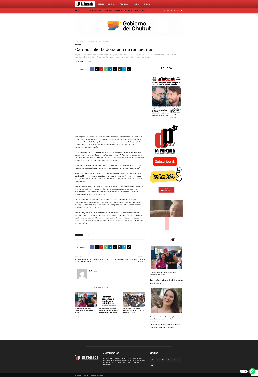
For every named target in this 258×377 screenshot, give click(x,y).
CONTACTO (137, 10)
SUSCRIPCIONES (118, 10)
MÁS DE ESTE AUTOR (101, 287)
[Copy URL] (129, 69)
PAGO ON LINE (128, 10)
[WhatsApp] (177, 10)
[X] (171, 10)
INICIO (143, 10)
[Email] (115, 69)
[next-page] (79, 316)
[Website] (174, 10)
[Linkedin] (110, 69)
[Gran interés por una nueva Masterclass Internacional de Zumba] (86, 299)
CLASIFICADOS (108, 10)
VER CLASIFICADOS (166, 190)
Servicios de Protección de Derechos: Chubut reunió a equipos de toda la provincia (133, 310)
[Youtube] (181, 10)
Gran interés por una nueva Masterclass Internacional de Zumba (84, 310)
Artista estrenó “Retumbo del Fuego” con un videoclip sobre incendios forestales (164, 318)
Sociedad (111, 4)
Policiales (124, 4)
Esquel (101, 4)
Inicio (76, 41)
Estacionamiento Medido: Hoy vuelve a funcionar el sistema (129, 260)
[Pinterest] (101, 69)
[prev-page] (76, 316)
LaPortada (80, 61)
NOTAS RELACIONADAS (83, 287)
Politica (136, 4)
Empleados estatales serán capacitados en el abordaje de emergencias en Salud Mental (108, 310)
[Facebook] (161, 10)
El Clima (147, 4)
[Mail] (168, 10)
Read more (157, 283)
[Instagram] (164, 10)
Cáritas (86, 235)
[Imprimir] (120, 69)
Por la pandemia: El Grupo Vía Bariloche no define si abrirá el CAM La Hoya (91, 260)
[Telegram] (124, 69)
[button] (180, 4)
